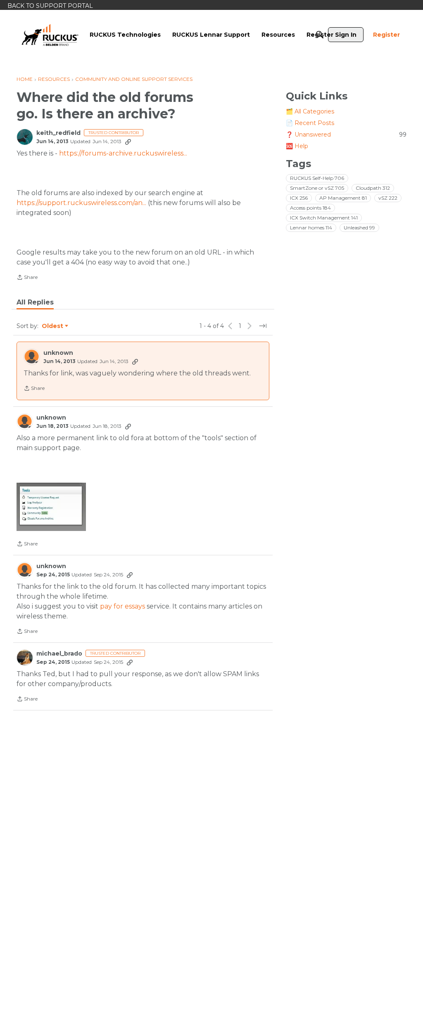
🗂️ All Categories (310, 111)
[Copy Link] (128, 141)
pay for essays (122, 606)
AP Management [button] (343, 198)
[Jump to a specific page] (262, 326)
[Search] (319, 34)
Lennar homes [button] (311, 227)
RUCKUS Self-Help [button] (317, 178)
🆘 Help (297, 146)
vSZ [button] (387, 198)
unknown (58, 352)
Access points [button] (310, 208)
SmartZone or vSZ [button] (317, 188)
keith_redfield (58, 133)
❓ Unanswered (346, 134)
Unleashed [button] (359, 227)
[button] (51, 507)
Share (27, 278)
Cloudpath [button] (373, 188)
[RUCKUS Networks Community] (50, 34)
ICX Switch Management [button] (324, 218)
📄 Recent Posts (310, 123)
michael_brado (59, 653)
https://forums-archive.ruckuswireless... (123, 153)
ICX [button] (299, 198)
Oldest (53, 326)
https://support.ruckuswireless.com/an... (81, 203)
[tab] (35, 302)
